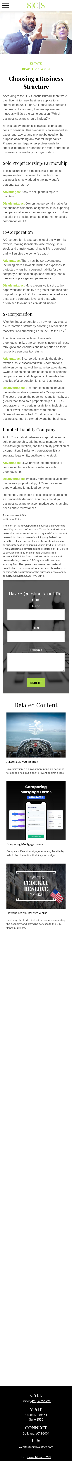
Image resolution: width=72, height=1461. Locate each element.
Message (36, 649)
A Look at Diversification (22, 761)
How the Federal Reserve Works (26, 912)
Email (36, 627)
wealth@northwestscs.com (36, 1447)
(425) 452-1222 (40, 1401)
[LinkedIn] (38, 1440)
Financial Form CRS (39, 1457)
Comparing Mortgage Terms (24, 844)
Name (36, 606)
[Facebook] (32, 1440)
